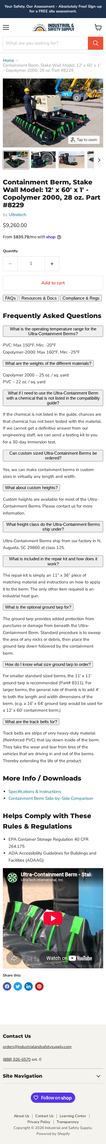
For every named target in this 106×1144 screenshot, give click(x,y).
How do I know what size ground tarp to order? (48, 664)
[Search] (95, 43)
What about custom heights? (31, 487)
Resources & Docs (39, 298)
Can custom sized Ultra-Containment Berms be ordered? (53, 455)
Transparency (68, 1122)
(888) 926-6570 (17, 1059)
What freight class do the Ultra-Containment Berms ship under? (53, 526)
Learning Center (73, 1116)
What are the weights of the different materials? (48, 363)
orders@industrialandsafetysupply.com (37, 1046)
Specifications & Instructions (34, 791)
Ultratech (17, 214)
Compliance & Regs (80, 298)
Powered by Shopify (53, 1133)
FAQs (10, 298)
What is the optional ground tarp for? (38, 607)
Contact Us (44, 1116)
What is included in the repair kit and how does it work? (53, 561)
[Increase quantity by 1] (52, 263)
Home (8, 60)
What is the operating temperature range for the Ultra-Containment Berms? (53, 331)
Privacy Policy (38, 1122)
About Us (21, 1116)
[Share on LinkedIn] (28, 986)
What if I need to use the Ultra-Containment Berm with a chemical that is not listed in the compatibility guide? (53, 398)
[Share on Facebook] (7, 986)
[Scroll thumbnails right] (98, 160)
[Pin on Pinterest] (39, 986)
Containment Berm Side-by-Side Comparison (50, 798)
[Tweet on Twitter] (18, 986)
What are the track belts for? (31, 721)
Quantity (10, 251)
